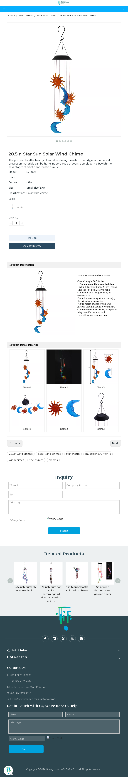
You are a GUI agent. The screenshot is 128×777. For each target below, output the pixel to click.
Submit (64, 530)
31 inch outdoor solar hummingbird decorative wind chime (51, 594)
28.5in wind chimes (20, 453)
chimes (53, 460)
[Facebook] (45, 638)
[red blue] (12, 207)
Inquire (32, 237)
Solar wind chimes (49, 453)
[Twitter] (63, 638)
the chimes (36, 460)
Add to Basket (32, 245)
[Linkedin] (54, 638)
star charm (73, 453)
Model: (13, 171)
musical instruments (98, 453)
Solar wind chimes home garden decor (102, 591)
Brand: (13, 177)
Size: (11, 187)
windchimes (16, 460)
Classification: (17, 193)
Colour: (13, 182)
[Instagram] (81, 638)
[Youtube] (72, 638)
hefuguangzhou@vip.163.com (28, 687)
